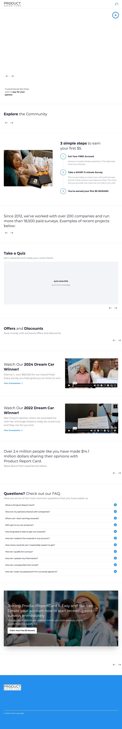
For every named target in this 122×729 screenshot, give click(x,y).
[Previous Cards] (7, 76)
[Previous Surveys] (6, 233)
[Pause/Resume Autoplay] (115, 15)
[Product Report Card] (12, 4)
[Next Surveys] (11, 233)
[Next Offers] (119, 340)
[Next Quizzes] (115, 308)
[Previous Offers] (114, 340)
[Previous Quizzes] (110, 308)
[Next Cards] (12, 76)
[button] (61, 505)
